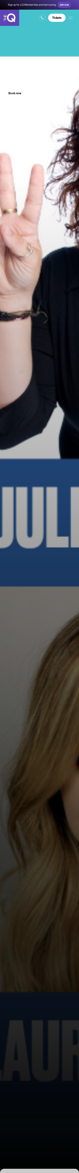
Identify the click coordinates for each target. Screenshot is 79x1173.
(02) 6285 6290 (42, 17)
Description (38, 93)
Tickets (57, 18)
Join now (64, 4)
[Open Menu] (70, 18)
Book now (14, 93)
